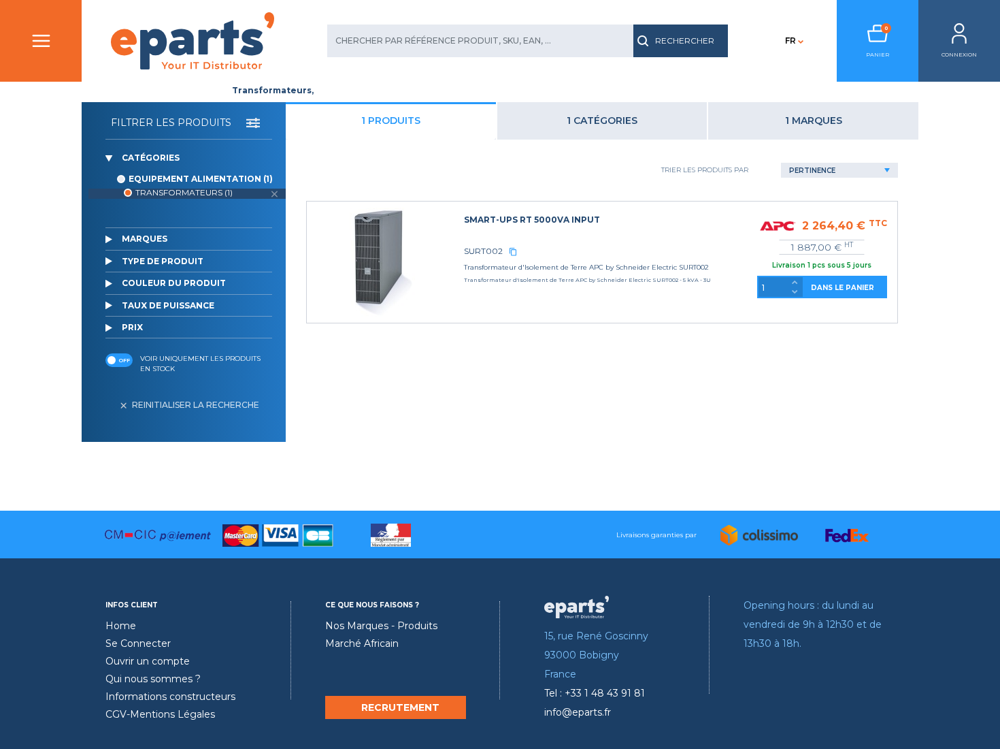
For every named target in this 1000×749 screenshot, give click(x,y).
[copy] (513, 251)
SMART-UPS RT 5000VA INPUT (532, 219)
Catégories (151, 158)
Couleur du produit (174, 283)
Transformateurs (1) (184, 192)
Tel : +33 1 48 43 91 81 (594, 693)
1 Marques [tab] (813, 120)
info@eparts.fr (577, 712)
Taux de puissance (168, 305)
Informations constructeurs (170, 696)
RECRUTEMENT (400, 707)
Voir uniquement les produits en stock (200, 363)
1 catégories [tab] (602, 120)
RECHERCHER (684, 40)
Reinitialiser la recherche (195, 405)
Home (120, 626)
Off (124, 360)
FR (790, 40)
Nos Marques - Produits (381, 626)
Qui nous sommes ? (153, 679)
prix (132, 327)
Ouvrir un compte (147, 661)
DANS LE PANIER (842, 287)
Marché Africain (362, 643)
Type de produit (162, 261)
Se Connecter (138, 643)
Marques (144, 239)
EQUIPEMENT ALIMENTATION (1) (201, 179)
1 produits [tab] (390, 120)
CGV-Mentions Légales (160, 714)
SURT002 (483, 251)
